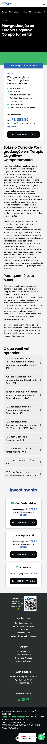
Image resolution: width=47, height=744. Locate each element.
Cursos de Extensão (23, 651)
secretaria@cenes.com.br (25, 676)
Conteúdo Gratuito (23, 658)
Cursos (4, 12)
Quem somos (23, 629)
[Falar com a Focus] (41, 736)
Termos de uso (23, 632)
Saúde (25, 12)
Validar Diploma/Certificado (23, 636)
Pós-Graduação (14, 12)
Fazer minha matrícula (23, 134)
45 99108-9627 (25, 680)
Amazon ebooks (23, 661)
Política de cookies (23, 623)
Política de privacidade (23, 626)
